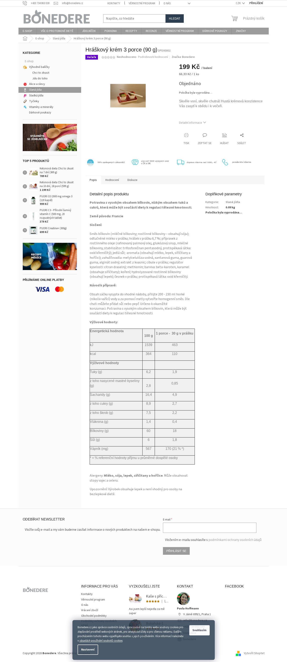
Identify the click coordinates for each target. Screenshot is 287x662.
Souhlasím (199, 630)
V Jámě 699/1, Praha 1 (197, 614)
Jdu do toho (40, 78)
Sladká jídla (36, 95)
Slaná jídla (35, 90)
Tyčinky (34, 101)
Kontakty (113, 3)
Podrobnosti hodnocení (153, 57)
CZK (238, 3)
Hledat (174, 18)
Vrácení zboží (89, 610)
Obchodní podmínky (94, 616)
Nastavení (88, 650)
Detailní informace (190, 123)
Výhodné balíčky (39, 67)
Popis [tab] (93, 180)
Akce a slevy (37, 84)
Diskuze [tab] (132, 180)
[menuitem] (27, 31)
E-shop (29, 61)
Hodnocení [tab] (112, 180)
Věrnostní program (142, 3)
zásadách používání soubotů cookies (101, 641)
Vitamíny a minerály (41, 107)
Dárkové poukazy (40, 112)
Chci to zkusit (40, 73)
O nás (167, 3)
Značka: (183, 57)
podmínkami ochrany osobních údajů (235, 540)
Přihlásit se (176, 551)
